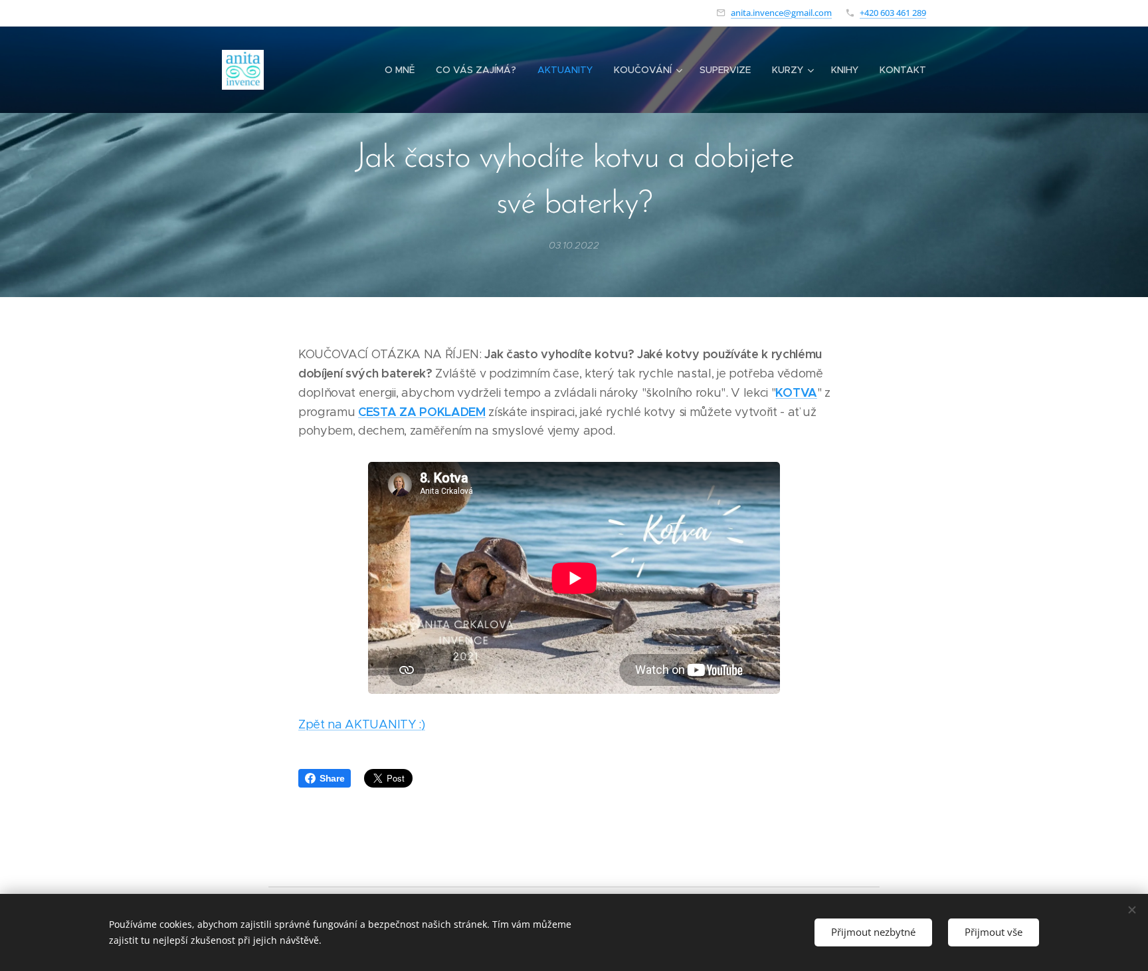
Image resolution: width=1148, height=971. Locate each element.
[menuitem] (403, 69)
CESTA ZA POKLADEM (422, 411)
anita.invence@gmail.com (781, 13)
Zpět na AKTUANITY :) (361, 724)
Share (332, 778)
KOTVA (795, 392)
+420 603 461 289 (893, 13)
